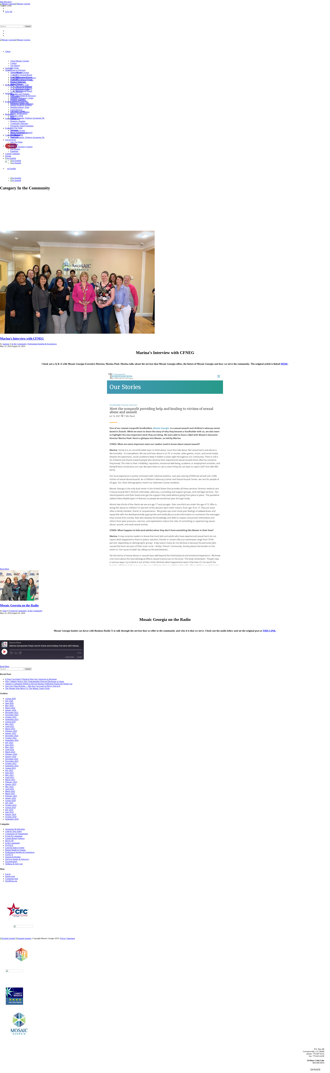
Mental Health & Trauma (15, 850)
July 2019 (9, 810)
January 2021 (10, 798)
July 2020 (9, 803)
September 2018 (11, 819)
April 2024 (9, 749)
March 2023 (10, 780)
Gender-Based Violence (15, 838)
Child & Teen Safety (13, 831)
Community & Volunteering (16, 834)
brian (5, 611)
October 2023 (10, 763)
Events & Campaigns (18, 611)
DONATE (315, 1069)
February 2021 (11, 796)
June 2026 (9, 703)
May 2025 (9, 724)
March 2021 (10, 793)
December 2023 (11, 759)
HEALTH (9, 841)
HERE (284, 364)
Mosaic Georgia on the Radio (19, 605)
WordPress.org (11, 881)
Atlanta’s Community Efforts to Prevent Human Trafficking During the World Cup (38, 684)
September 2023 (11, 766)
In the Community (19, 344)
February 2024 (11, 754)
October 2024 (10, 738)
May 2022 (9, 787)
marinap (6, 344)
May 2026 (9, 705)
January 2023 (10, 784)
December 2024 (11, 736)
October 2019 (10, 805)
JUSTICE (9, 845)
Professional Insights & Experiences (42, 344)
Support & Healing (13, 857)
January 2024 (10, 756)
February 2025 (11, 731)
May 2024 (9, 747)
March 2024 (10, 752)
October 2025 (10, 717)
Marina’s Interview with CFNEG (22, 338)
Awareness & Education (15, 829)
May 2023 (9, 775)
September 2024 (11, 740)
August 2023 (10, 768)
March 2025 (10, 729)
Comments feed (11, 879)
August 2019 (10, 807)
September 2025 (11, 719)
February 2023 (11, 782)
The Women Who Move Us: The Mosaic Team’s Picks (27, 688)
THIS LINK (269, 630)
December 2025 (11, 712)
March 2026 (10, 708)
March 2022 (10, 791)
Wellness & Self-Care (14, 864)
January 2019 (10, 814)
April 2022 (9, 789)
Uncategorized (11, 861)
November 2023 (11, 761)
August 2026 (10, 698)
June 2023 (9, 773)
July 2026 (9, 701)
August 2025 (10, 722)
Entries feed (10, 876)
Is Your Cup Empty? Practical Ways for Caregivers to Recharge (31, 679)
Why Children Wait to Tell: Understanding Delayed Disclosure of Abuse (34, 681)
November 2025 (11, 715)
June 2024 (9, 745)
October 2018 (10, 817)
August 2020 (10, 800)
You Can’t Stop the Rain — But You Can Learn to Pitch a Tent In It (32, 686)
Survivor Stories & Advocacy (17, 859)
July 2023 (9, 770)
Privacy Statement (67, 938)
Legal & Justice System (14, 848)
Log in (8, 874)
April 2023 (9, 777)
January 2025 (10, 733)
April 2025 (9, 726)
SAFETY (9, 855)
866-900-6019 (6, 2)
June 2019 (9, 812)
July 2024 (9, 743)
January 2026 (10, 710)
